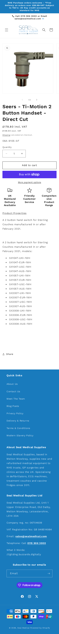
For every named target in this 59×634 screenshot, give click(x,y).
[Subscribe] (48, 573)
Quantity (7, 147)
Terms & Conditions (18, 428)
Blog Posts (13, 406)
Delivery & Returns (18, 420)
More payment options (29, 182)
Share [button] (9, 354)
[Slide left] (22, 99)
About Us (12, 384)
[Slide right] (36, 99)
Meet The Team (16, 398)
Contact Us (13, 391)
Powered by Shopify (40, 628)
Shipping (6, 135)
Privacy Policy (15, 413)
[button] (6, 29)
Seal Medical (23, 628)
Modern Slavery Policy (20, 435)
